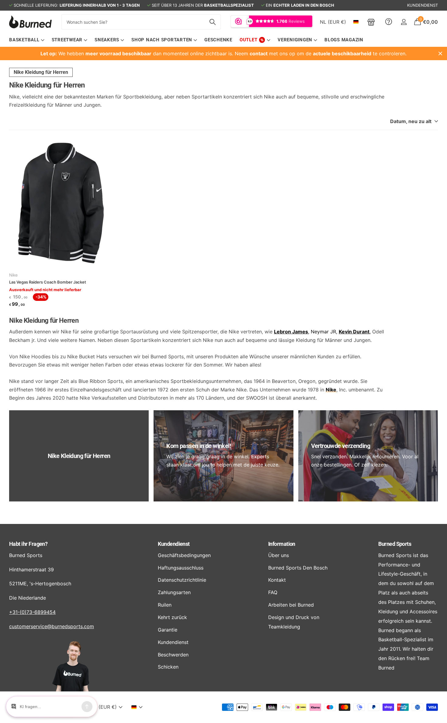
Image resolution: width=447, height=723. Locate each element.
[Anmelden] (404, 22)
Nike (13, 275)
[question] (388, 22)
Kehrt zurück (172, 617)
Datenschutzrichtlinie (182, 580)
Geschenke (218, 40)
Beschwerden (173, 655)
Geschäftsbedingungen (184, 555)
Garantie (167, 630)
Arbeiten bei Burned (291, 605)
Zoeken (212, 21)
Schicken (168, 667)
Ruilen (165, 605)
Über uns (278, 555)
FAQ (272, 592)
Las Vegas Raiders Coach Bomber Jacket (47, 282)
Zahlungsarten (174, 592)
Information (281, 544)
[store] (371, 22)
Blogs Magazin (343, 40)
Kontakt (277, 580)
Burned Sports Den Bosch (297, 568)
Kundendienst (174, 544)
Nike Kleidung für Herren (41, 72)
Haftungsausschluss (180, 568)
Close (440, 53)
